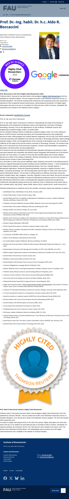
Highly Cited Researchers (51, 96)
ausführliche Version (22, 115)
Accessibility (19, 471)
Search (60, 2)
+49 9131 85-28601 (7, 46)
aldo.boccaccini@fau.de (9, 49)
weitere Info (4, 90)
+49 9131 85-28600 (46, 455)
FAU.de (45, 2)
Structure (52, 2)
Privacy (12, 471)
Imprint (5, 471)
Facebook (3, 52)
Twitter (1, 52)
